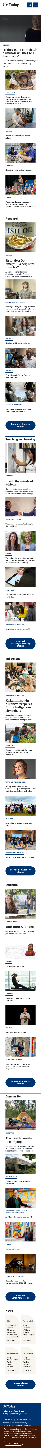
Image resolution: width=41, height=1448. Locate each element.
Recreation (9, 1133)
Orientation (10, 745)
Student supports (12, 921)
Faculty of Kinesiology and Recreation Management (16, 1211)
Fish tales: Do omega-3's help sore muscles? (19, 264)
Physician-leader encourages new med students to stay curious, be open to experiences (19, 204)
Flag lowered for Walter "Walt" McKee (12, 1362)
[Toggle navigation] (35, 4)
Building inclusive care (15, 1032)
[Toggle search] (29, 4)
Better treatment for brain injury (17, 137)
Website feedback (23, 1425)
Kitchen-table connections (17, 343)
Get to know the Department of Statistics (19, 595)
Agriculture (10, 92)
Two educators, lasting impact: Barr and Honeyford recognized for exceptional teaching (20, 560)
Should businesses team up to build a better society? (18, 410)
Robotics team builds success (18, 170)
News (9, 1321)
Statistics (9, 590)
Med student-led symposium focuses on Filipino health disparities (18, 1066)
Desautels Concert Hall (15, 1276)
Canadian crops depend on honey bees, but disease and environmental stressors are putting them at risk (18, 100)
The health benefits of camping (19, 1140)
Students (9, 165)
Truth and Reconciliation (15, 782)
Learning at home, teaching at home (19, 824)
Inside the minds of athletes (19, 483)
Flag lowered (28, 1321)
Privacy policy (21, 1423)
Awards (8, 553)
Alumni (8, 197)
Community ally (12, 1249)
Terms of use (8, 1425)
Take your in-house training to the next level (19, 525)
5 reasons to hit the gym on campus (17, 999)
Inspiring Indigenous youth (17, 629)
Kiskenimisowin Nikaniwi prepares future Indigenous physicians (18, 706)
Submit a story (9, 1420)
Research (9, 131)
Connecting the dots (14, 966)
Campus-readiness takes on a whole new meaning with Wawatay (18, 752)
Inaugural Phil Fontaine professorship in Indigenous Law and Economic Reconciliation (20, 788)
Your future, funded (19, 927)
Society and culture (13, 405)
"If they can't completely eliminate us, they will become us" (20, 53)
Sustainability (11, 1177)
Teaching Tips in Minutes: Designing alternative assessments (13, 1331)
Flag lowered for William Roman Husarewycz (28, 1330)
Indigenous (7, 45)
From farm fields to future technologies (17, 376)
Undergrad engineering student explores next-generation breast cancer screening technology (20, 309)
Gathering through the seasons (19, 857)
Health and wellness (13, 1060)
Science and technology (15, 302)
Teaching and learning (14, 624)
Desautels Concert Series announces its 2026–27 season (19, 1282)
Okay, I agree (13, 1443)
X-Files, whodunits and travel (18, 1217)
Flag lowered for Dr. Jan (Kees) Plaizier (28, 1362)
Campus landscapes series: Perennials (17, 1182)
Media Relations (24, 1420)
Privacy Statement (28, 1437)
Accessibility (8, 1423)
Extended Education (13, 519)
